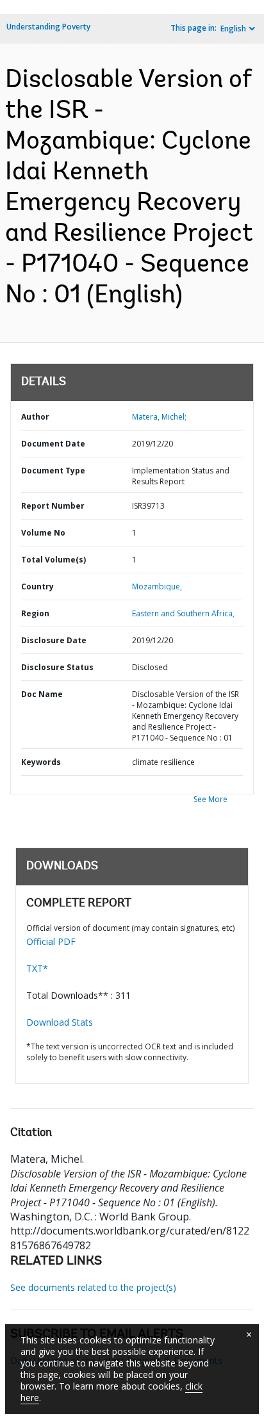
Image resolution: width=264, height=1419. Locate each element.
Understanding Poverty (48, 26)
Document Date (53, 443)
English (233, 28)
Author (35, 416)
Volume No (43, 532)
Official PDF (51, 941)
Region (35, 613)
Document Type (53, 470)
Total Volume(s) (53, 559)
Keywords (41, 762)
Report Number (53, 505)
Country (37, 586)
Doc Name (42, 694)
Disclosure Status (57, 667)
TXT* (37, 968)
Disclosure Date (54, 640)
